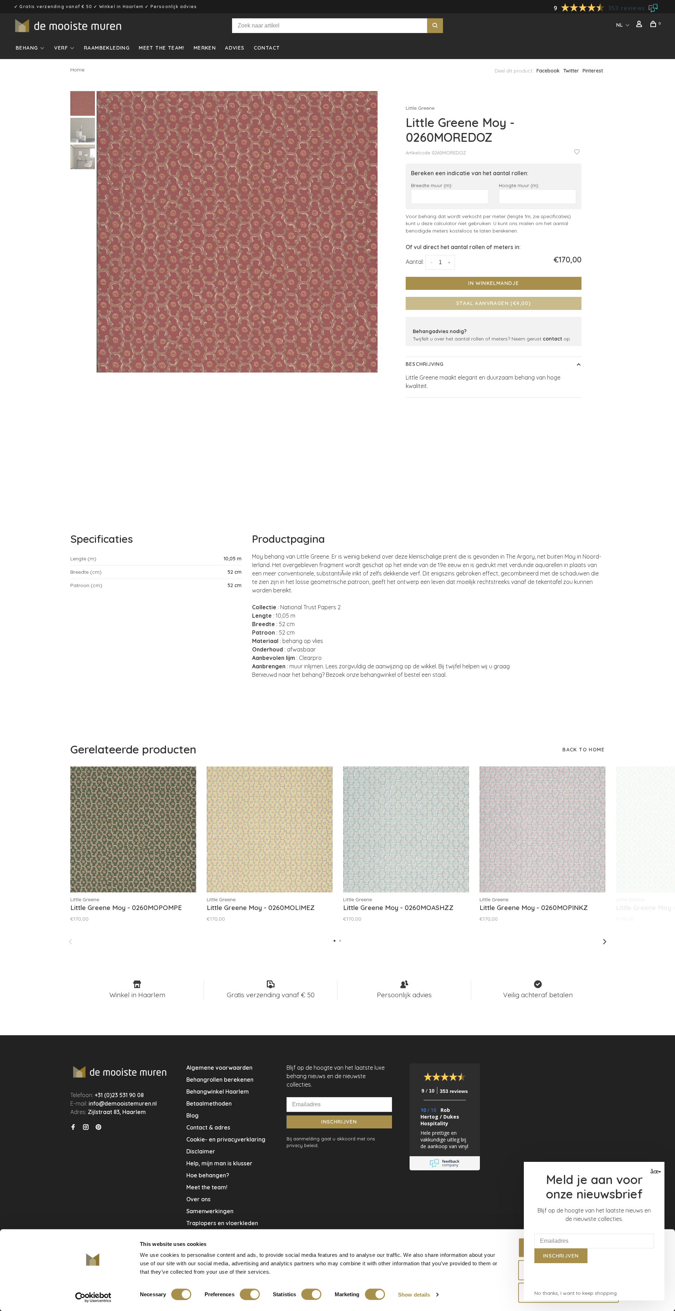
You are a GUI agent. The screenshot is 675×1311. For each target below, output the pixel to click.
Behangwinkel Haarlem (217, 1091)
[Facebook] (73, 1127)
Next (604, 941)
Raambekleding (107, 48)
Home (77, 69)
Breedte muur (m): (431, 185)
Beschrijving (425, 364)
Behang (27, 48)
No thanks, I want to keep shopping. (576, 1293)
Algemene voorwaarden (219, 1067)
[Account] (640, 25)
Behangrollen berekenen (219, 1079)
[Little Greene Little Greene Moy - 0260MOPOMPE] (133, 829)
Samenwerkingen (209, 1211)
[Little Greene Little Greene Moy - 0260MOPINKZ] (542, 829)
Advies (234, 48)
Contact (267, 48)
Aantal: (415, 261)
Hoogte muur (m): (519, 185)
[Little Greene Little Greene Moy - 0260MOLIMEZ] (270, 829)
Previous (70, 941)
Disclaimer (200, 1151)
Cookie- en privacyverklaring (225, 1139)
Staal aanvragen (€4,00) (493, 303)
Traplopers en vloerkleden (222, 1223)
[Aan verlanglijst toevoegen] (577, 152)
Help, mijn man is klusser (219, 1163)
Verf (61, 48)
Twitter (571, 71)
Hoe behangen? (207, 1175)
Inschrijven (339, 1122)
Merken (205, 48)
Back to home (583, 749)
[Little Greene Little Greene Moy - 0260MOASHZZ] (406, 829)
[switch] (250, 1294)
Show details (414, 1294)
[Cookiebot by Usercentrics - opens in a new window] (93, 1297)
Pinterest (593, 71)
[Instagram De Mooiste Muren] (86, 1127)
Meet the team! (162, 48)
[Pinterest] (98, 1127)
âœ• (654, 1172)
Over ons (198, 1199)
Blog (192, 1115)
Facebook (548, 71)
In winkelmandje (493, 283)
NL (619, 25)
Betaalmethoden (209, 1103)
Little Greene (420, 108)
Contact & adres (208, 1127)
